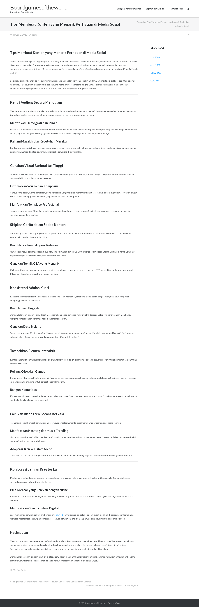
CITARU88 (155, 72)
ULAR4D (154, 80)
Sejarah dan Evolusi (155, 8)
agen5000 (155, 65)
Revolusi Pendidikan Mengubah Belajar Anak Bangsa (111, 585)
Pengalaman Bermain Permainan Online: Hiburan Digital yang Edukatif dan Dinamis (51, 581)
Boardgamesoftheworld (95, 603)
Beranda (141, 22)
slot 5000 (155, 57)
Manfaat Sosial (176, 8)
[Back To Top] (191, 599)
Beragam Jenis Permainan (129, 8)
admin (34, 35)
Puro (118, 603)
